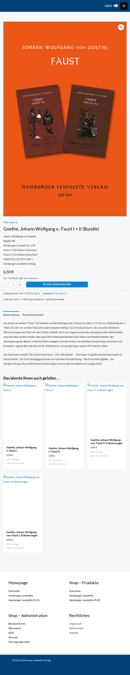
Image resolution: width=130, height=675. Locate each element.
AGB (11, 632)
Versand (13, 637)
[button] (121, 27)
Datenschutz (76, 628)
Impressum (75, 623)
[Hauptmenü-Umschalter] (123, 5)
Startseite (14, 591)
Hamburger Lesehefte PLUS (23, 600)
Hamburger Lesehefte (20, 595)
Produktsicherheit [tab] (32, 314)
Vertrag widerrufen (19, 641)
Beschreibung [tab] (11, 314)
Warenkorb (14, 628)
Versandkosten (30, 278)
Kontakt (73, 632)
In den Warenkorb (57, 284)
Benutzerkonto (16, 623)
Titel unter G (10, 222)
